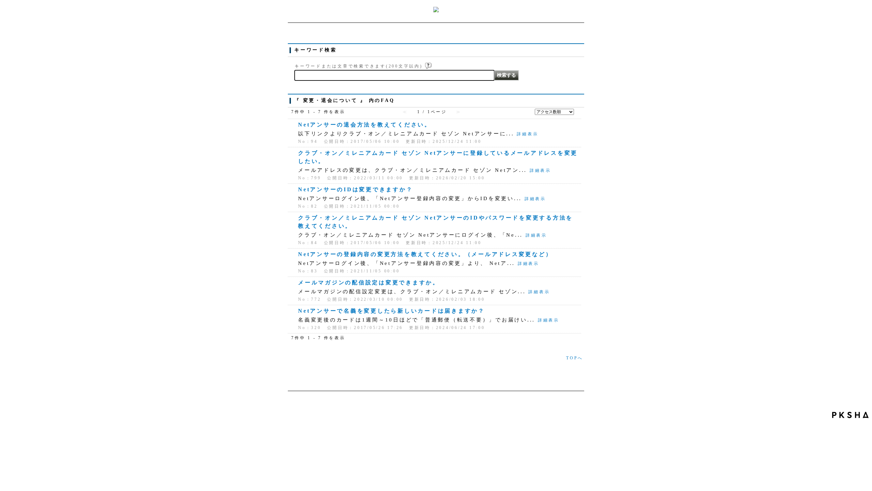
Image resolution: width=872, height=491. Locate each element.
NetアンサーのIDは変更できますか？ (355, 189)
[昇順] (578, 111)
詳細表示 (527, 134)
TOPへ (574, 358)
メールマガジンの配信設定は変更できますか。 (368, 282)
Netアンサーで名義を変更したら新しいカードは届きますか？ (391, 311)
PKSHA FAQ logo (850, 415)
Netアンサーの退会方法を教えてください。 (364, 125)
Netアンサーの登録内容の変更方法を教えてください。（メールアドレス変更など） (425, 254)
